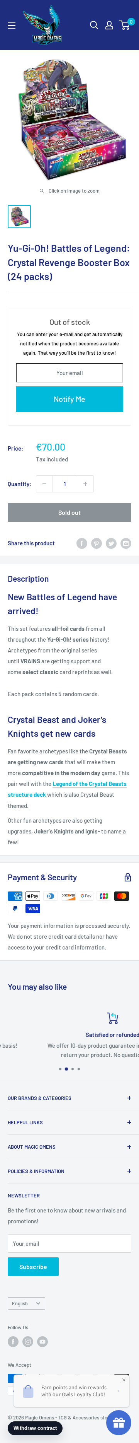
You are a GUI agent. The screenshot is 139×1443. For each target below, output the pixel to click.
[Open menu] (11, 25)
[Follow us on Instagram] (27, 1341)
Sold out (69, 512)
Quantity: (19, 483)
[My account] (109, 25)
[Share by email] (125, 543)
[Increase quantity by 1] (85, 484)
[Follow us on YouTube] (42, 1341)
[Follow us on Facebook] (13, 1341)
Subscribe (33, 1266)
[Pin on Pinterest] (96, 543)
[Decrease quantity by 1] (44, 484)
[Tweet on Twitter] (111, 543)
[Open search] (94, 25)
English (20, 1303)
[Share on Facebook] (81, 543)
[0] (125, 25)
